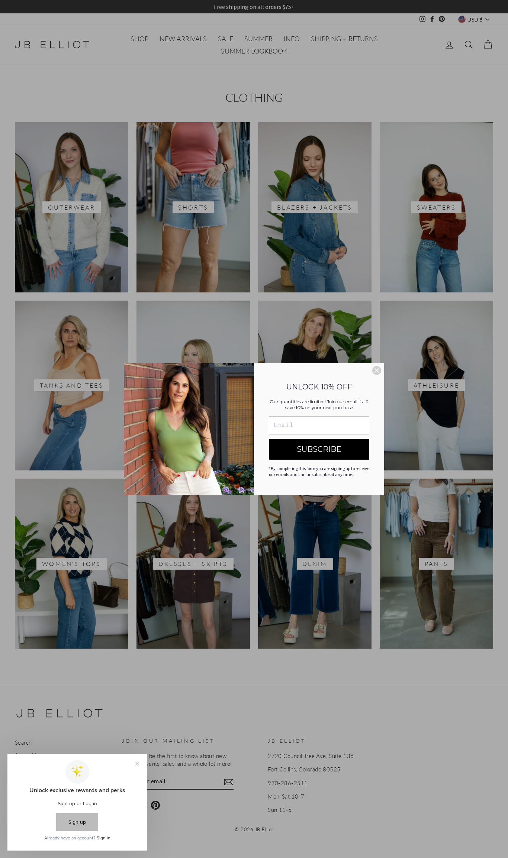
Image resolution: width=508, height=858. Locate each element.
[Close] (376, 370)
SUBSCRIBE (319, 449)
